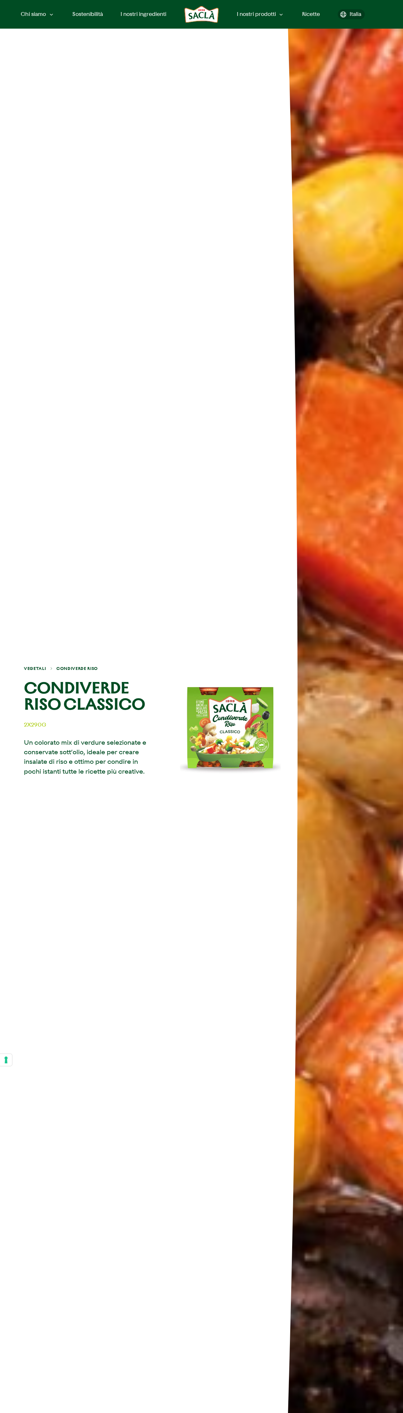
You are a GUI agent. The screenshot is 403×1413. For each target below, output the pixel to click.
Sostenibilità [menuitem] (87, 14)
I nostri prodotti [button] (256, 14)
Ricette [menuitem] (311, 14)
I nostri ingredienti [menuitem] (143, 14)
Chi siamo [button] (33, 14)
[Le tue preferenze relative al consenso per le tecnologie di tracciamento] (6, 1060)
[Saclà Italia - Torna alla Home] (201, 14)
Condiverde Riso (77, 668)
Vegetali (35, 668)
